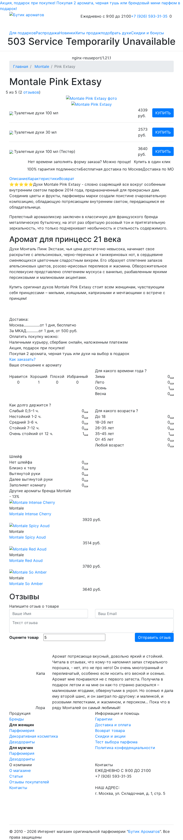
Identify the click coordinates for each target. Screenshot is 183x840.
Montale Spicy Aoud (27, 537)
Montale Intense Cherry (30, 513)
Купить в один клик (152, 161)
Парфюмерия (21, 730)
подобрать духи (116, 32)
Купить (163, 112)
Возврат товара (110, 730)
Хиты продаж (88, 32)
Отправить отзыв (154, 637)
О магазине (20, 770)
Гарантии (103, 719)
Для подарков (22, 32)
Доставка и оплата (113, 724)
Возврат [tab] (66, 178)
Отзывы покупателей (29, 782)
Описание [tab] (18, 178)
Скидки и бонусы (147, 32)
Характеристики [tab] (43, 178)
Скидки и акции (110, 736)
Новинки (67, 32)
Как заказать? (22, 359)
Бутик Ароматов (144, 831)
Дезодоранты (22, 742)
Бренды (16, 719)
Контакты (18, 787)
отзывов (31, 92)
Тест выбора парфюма (116, 742)
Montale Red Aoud (26, 560)
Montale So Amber (26, 583)
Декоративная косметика (33, 736)
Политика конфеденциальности (125, 747)
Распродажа (47, 32)
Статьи (16, 776)
